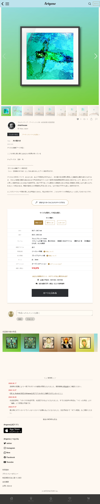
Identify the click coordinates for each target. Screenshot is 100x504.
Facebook (11, 457)
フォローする (13, 134)
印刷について (49, 251)
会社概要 (5, 482)
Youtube (10, 462)
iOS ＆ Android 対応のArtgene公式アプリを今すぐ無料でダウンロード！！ (36, 393)
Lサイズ (62, 222)
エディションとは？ (56, 264)
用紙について (52, 256)
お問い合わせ (7, 486)
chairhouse (22, 125)
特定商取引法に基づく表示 (11, 478)
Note (8, 452)
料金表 (66, 386)
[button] (96, 56)
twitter (9, 443)
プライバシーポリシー (10, 473)
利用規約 (5, 469)
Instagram (11, 448)
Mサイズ (50, 222)
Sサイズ (38, 222)
